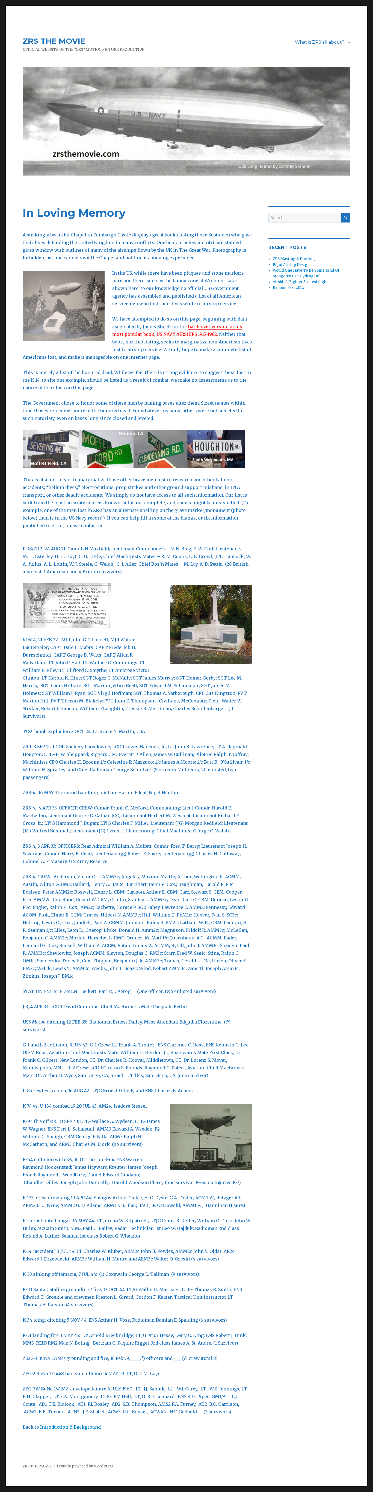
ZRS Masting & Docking (294, 259)
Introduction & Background (70, 1427)
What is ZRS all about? (319, 42)
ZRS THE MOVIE (54, 41)
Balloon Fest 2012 (288, 287)
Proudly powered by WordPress (85, 1466)
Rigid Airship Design (291, 264)
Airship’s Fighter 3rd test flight (300, 282)
